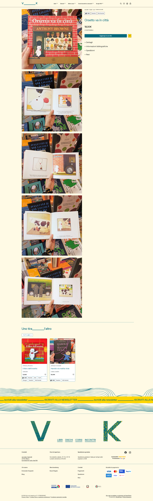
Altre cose (71, 3)
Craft (39, 377)
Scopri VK (99, 3)
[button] (129, 35)
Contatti (80, 467)
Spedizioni (90, 50)
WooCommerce (127, 497)
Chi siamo (25, 467)
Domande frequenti (27, 471)
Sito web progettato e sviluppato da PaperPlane (118, 495)
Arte (35, 377)
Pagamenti (81, 471)
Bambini (94, 13)
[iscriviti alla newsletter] (76, 400)
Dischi (62, 3)
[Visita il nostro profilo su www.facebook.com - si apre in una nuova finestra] (125, 452)
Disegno (25, 380)
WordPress (119, 497)
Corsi (78, 439)
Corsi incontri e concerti (85, 3)
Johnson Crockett (56, 365)
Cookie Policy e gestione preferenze (40, 497)
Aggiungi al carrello (106, 36)
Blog (23, 474)
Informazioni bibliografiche (97, 46)
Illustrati (30, 377)
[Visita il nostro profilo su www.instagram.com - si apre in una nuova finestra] (130, 452)
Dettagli (89, 42)
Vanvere (25, 371)
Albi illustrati (101, 13)
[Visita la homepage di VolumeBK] (30, 3)
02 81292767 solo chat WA (30, 460)
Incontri (90, 439)
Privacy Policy (25, 497)
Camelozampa (55, 371)
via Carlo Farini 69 (27, 457)
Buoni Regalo (54, 471)
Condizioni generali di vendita (59, 497)
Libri (55, 3)
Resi (88, 54)
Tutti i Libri (26, 335)
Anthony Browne (28, 365)
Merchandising (54, 467)
